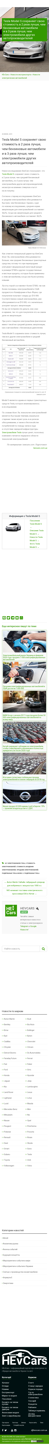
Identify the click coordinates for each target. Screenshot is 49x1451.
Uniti (29, 1160)
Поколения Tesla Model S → (36, 524)
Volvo (29, 1166)
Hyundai (30, 1075)
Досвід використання (34, 1415)
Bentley (7, 1024)
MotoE (5, 1238)
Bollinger (30, 1030)
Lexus (29, 1092)
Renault (7, 1137)
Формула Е (7, 1277)
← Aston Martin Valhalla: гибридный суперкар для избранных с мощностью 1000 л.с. (24, 884)
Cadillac (7, 1041)
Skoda (30, 1143)
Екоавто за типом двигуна (10, 1408)
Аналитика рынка (10, 1244)
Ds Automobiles (33, 1053)
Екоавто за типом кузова (10, 1403)
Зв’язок (23, 1422)
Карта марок (6, 1425)
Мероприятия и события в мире (16, 1261)
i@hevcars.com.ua (39, 1430)
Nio (28, 1115)
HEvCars (5, 75)
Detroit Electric (10, 1053)
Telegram (24, 926)
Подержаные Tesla (31, 873)
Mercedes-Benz (10, 1109)
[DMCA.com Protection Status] (37, 1441)
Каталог (5, 1383)
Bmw (6, 1030)
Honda (6, 1075)
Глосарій (32, 1401)
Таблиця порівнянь (36, 1410)
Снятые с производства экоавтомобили (20, 1272)
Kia (5, 1087)
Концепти (32, 1404)
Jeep (29, 1081)
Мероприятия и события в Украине (18, 1266)
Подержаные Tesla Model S (13, 873)
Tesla (29, 1154)
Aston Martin (9, 1019)
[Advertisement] (24, 107)
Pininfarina (31, 1126)
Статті (31, 1383)
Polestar (7, 1132)
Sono (29, 1149)
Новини (5, 1389)
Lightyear (8, 1098)
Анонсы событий (10, 1249)
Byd (5, 1036)
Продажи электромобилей (27, 870)
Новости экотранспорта (21, 75)
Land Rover (8, 1092)
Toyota (7, 1160)
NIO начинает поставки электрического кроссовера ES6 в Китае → (24, 892)
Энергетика (8, 1283)
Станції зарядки (35, 1386)
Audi (29, 1019)
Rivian (29, 1137)
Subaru (7, 1154)
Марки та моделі (9, 1396)
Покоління (6, 1399)
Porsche (30, 1132)
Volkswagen (9, 1166)
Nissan (7, 1120)
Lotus (29, 1098)
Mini (29, 1109)
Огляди (5, 1386)
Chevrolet (31, 1041)
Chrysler (7, 1047)
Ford (6, 1070)
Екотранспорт (8, 1392)
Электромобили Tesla (11, 432)
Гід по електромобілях (35, 1393)
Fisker (29, 1064)
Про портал (5, 1422)
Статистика (33, 1398)
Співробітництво (18, 1425)
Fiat (5, 1064)
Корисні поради (35, 1389)
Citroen (30, 1047)
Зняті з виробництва (11, 1416)
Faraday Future (10, 1058)
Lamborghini (32, 1087)
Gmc (29, 1070)
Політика (15, 1422)
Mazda (30, 1103)
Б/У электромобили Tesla (15, 863)
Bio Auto (30, 1024)
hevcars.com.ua (40, 448)
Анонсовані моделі (10, 1412)
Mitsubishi (8, 1115)
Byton (29, 1036)
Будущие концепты (11, 1255)
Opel (29, 1120)
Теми (41, 1422)
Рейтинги (32, 1407)
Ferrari (30, 1058)
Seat (6, 1143)
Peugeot (7, 1126)
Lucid (6, 1103)
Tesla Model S (8, 174)
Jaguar (7, 1081)
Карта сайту (33, 1422)
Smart (6, 1149)
